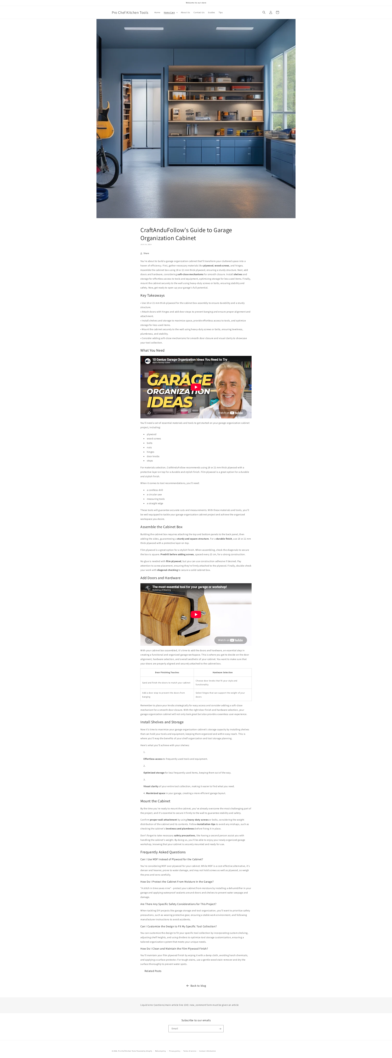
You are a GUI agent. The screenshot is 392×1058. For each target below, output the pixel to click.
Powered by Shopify (144, 1051)
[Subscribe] (220, 1028)
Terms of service (189, 1051)
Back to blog (198, 985)
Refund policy (160, 1051)
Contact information (207, 1051)
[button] (170, 12)
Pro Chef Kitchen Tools (127, 1051)
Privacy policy (174, 1051)
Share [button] (146, 253)
